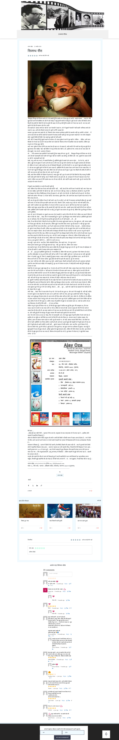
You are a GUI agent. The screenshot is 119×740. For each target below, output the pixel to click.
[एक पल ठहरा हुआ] (88, 511)
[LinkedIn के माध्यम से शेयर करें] (37, 485)
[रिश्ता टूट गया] (31, 511)
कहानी (29, 479)
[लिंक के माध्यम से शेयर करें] (41, 485)
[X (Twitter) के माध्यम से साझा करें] (33, 485)
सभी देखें (99, 500)
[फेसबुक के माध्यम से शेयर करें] (28, 485)
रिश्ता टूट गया (25, 521)
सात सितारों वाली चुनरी (55, 521)
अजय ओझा (59, 475)
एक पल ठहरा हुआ (83, 521)
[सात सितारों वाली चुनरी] (60, 511)
